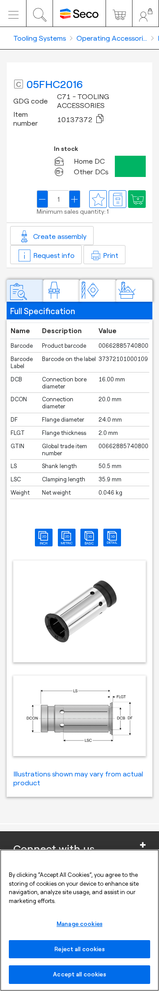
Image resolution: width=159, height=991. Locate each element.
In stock (66, 149)
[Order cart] (119, 13)
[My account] (145, 13)
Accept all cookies (79, 974)
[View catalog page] (117, 199)
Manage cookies (79, 923)
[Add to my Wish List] (137, 199)
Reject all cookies (79, 949)
